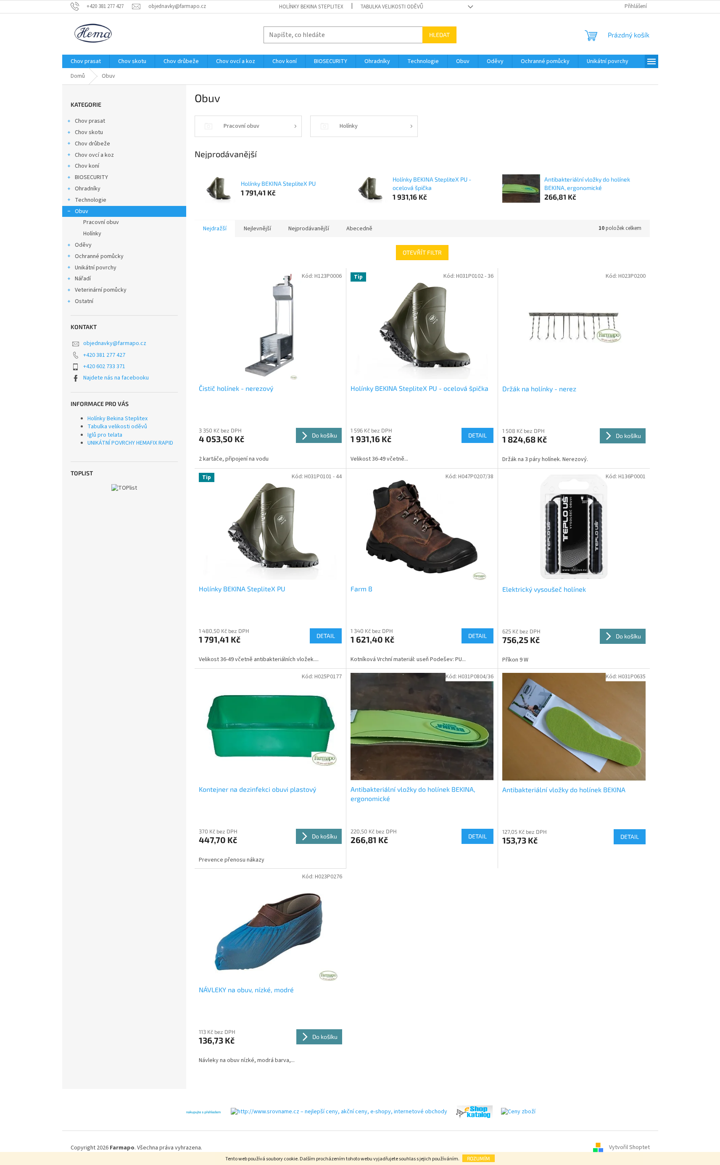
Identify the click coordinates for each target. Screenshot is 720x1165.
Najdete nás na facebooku (116, 378)
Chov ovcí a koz (94, 155)
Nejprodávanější (308, 228)
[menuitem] (85, 61)
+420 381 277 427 (104, 355)
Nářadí (83, 278)
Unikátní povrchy (95, 268)
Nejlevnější (257, 228)
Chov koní (87, 166)
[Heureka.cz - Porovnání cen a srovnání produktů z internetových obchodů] (203, 1111)
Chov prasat (90, 121)
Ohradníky (87, 189)
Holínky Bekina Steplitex (311, 7)
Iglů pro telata (104, 435)
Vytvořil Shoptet (629, 1148)
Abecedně (359, 228)
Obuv (81, 211)
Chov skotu (89, 132)
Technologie (90, 200)
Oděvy (83, 245)
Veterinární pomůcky (101, 290)
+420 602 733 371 (104, 366)
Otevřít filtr (422, 252)
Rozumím (478, 1158)
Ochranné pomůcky (99, 256)
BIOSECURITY (91, 177)
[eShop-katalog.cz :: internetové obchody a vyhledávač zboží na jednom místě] (474, 1111)
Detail (477, 435)
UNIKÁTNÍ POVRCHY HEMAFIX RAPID (130, 443)
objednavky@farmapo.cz (114, 343)
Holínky (92, 233)
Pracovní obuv (101, 222)
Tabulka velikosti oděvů (391, 7)
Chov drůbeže (92, 144)
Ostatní (84, 301)
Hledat (439, 34)
